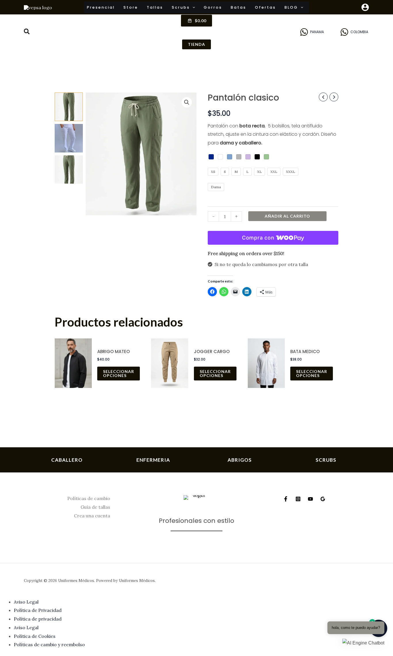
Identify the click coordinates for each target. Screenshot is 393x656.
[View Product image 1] (69, 106)
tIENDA (196, 44)
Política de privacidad (38, 619)
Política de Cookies (35, 636)
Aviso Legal (26, 602)
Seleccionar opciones (118, 373)
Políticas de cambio (88, 498)
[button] (27, 32)
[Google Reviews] (322, 499)
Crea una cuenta (92, 516)
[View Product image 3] (69, 169)
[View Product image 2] (69, 138)
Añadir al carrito (287, 216)
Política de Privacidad (38, 610)
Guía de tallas (95, 507)
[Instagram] (298, 499)
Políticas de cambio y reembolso (49, 644)
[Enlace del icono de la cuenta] (365, 7)
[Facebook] (285, 499)
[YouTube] (310, 499)
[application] (192, 7)
